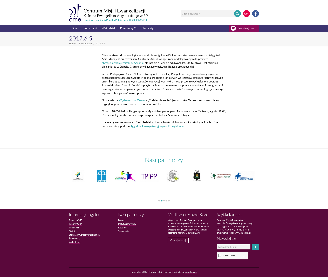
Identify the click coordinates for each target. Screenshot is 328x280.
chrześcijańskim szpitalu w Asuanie (123, 63)
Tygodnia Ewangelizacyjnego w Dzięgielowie (157, 126)
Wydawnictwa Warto (132, 100)
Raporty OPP (75, 223)
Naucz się (147, 28)
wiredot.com (191, 272)
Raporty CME (75, 220)
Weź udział (108, 28)
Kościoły (122, 227)
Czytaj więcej (178, 240)
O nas (75, 28)
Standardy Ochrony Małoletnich (84, 234)
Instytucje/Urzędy (127, 223)
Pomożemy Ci (128, 28)
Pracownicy (74, 238)
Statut (72, 231)
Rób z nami (90, 28)
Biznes (121, 220)
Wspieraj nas (246, 28)
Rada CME (74, 227)
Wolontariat (74, 241)
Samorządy (123, 231)
